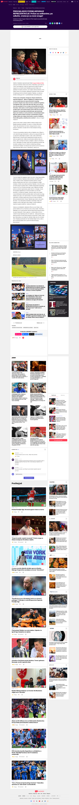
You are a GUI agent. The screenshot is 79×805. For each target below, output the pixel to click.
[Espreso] (23, 796)
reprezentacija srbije (28, 327)
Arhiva (51, 798)
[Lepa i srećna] (38, 796)
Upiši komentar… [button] (19, 474)
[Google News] (63, 52)
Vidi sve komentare (29, 477)
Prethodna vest (18, 322)
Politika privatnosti (56, 798)
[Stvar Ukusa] (59, 796)
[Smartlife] (43, 796)
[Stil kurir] (31, 796)
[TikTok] (61, 52)
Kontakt (29, 798)
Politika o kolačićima (45, 798)
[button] (46, 23)
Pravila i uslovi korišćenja (36, 798)
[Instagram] (53, 52)
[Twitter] (55, 52)
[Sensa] (48, 796)
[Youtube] (58, 52)
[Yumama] (53, 796)
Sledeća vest (39, 322)
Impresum (26, 798)
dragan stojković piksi (17, 327)
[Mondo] (4, 1)
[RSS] (66, 52)
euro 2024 (36, 327)
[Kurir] (19, 796)
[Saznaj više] (66, 282)
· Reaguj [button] (16, 337)
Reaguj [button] (52, 181)
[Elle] (28, 796)
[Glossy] (34, 796)
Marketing (21, 798)
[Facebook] (50, 52)
